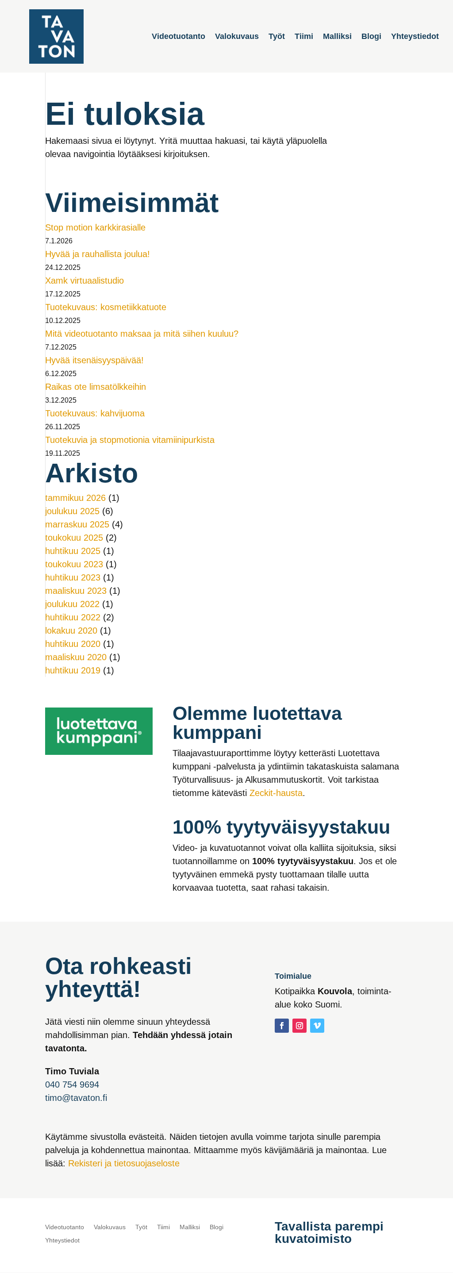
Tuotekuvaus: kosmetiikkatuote (105, 307)
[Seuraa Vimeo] (317, 1026)
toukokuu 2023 (74, 564)
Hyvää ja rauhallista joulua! (97, 254)
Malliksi (337, 37)
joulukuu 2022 (72, 604)
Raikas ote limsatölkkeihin (95, 387)
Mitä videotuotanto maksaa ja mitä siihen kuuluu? (141, 333)
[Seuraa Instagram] (299, 1026)
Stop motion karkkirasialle (95, 227)
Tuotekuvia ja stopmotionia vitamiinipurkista (130, 440)
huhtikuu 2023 (72, 577)
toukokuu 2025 (74, 537)
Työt (277, 37)
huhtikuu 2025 (72, 551)
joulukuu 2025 (72, 511)
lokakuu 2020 (71, 630)
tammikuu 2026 (75, 498)
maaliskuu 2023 (76, 591)
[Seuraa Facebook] (282, 1026)
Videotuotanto (178, 37)
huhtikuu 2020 (72, 644)
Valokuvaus (237, 37)
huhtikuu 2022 (72, 617)
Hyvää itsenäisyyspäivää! (94, 360)
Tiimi (304, 37)
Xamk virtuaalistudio (84, 280)
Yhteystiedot (415, 37)
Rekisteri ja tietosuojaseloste (124, 1163)
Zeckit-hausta (276, 793)
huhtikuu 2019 (72, 670)
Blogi (371, 37)
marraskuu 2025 (77, 524)
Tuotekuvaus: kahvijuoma (95, 413)
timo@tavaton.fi (76, 1098)
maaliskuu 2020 (76, 657)
